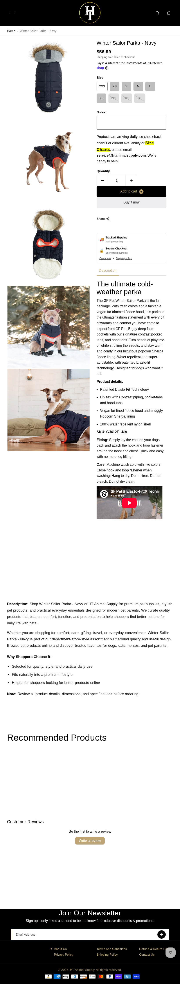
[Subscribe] (161, 934)
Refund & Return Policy (155, 949)
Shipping (102, 57)
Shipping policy (124, 258)
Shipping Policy (107, 954)
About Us (60, 949)
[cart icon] (169, 13)
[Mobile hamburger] (12, 13)
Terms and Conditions (112, 949)
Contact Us (147, 954)
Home (11, 31)
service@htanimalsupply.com (121, 155)
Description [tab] (108, 270)
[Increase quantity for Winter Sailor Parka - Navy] (131, 180)
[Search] (157, 13)
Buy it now (131, 202)
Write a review (90, 841)
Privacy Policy (63, 954)
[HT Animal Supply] (90, 13)
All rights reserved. (109, 969)
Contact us (105, 258)
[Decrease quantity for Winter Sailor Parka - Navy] (102, 180)
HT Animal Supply (82, 969)
